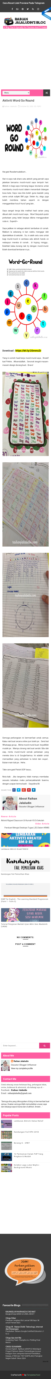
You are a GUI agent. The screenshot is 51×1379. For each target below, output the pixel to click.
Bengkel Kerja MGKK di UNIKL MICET (20, 1314)
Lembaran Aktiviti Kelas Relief (28, 1121)
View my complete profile (22, 1068)
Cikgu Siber (11, 1318)
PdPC (39, 106)
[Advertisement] (25, 59)
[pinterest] (23, 9)
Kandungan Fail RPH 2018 (26, 1132)
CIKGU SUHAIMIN (13, 1347)
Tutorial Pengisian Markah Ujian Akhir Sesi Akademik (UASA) (24, 925)
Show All (45, 1361)
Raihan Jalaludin (21, 1061)
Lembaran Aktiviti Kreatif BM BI (14, 849)
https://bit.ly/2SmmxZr (28, 350)
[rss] (33, 9)
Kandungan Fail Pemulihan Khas (19, 4)
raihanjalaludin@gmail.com (19, 1093)
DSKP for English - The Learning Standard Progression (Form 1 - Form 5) (24, 900)
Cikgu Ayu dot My (13, 1338)
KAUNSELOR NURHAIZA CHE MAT (21, 1312)
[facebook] (12, 9)
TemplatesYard (33, 1375)
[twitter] (28, 9)
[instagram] (38, 9)
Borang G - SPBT (22, 1143)
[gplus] (17, 9)
